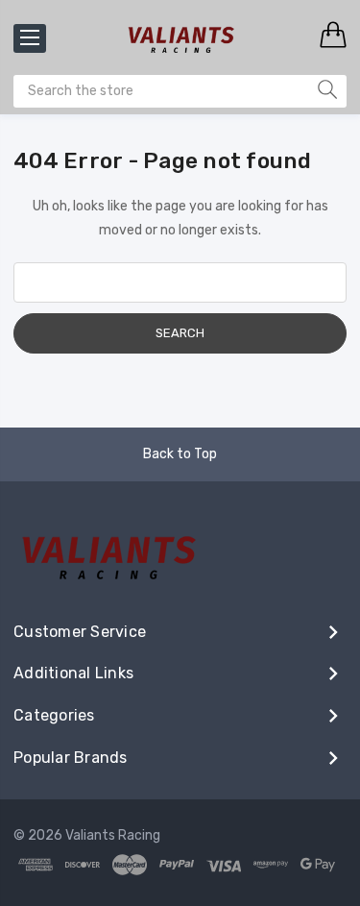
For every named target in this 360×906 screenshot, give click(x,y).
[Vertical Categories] (29, 38)
